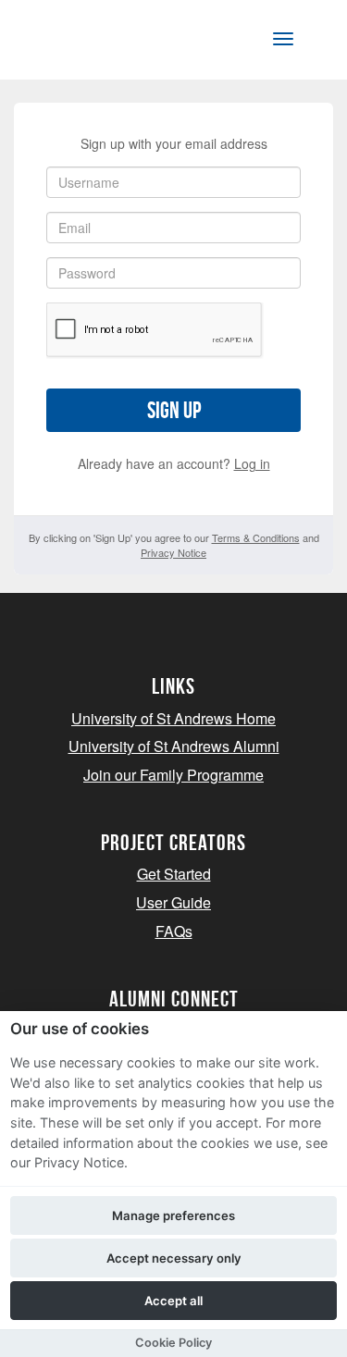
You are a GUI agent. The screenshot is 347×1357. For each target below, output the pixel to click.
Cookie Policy (173, 1343)
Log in (252, 463)
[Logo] (105, 43)
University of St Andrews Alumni (173, 746)
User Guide (173, 902)
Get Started (174, 873)
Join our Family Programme (173, 774)
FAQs (173, 931)
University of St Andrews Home (173, 718)
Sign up (174, 410)
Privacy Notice (173, 552)
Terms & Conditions (256, 537)
